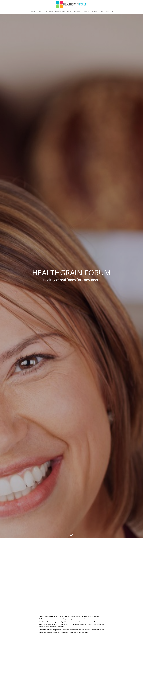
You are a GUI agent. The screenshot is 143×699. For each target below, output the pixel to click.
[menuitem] (33, 11)
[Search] (111, 11)
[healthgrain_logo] (71, 4)
